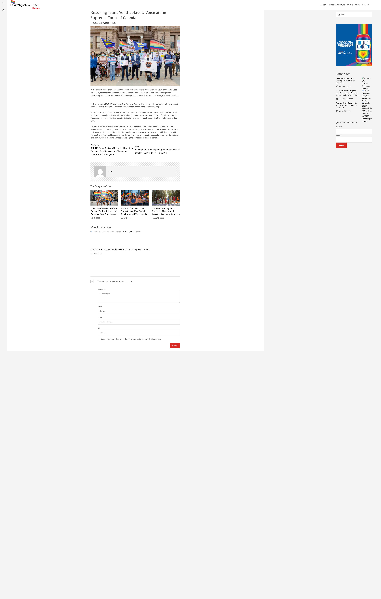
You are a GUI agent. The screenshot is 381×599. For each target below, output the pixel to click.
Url (99, 328)
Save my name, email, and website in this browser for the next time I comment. (131, 339)
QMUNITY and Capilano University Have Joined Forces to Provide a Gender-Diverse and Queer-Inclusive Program (165, 214)
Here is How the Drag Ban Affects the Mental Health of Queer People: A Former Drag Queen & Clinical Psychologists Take (347, 95)
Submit (341, 145)
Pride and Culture (337, 5)
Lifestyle (323, 5)
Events (350, 5)
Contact (365, 5)
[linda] (100, 171)
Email (100, 317)
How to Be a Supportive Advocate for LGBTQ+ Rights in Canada (120, 249)
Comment (101, 289)
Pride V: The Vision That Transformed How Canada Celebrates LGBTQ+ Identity (134, 211)
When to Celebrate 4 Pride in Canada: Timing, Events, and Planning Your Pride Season (103, 211)
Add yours (129, 281)
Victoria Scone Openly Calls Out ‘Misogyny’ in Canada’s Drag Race (346, 105)
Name (100, 306)
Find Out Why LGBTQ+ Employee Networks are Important (345, 80)
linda (114, 23)
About (357, 5)
